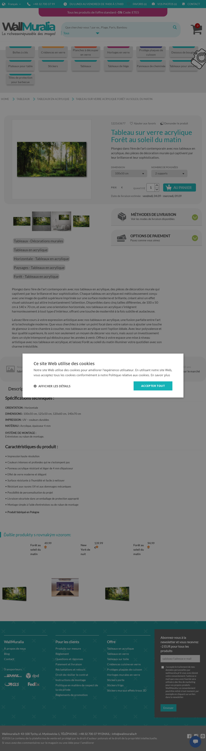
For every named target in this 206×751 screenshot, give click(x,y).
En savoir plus (160, 375)
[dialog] (103, 375)
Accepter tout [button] (153, 386)
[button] (52, 386)
